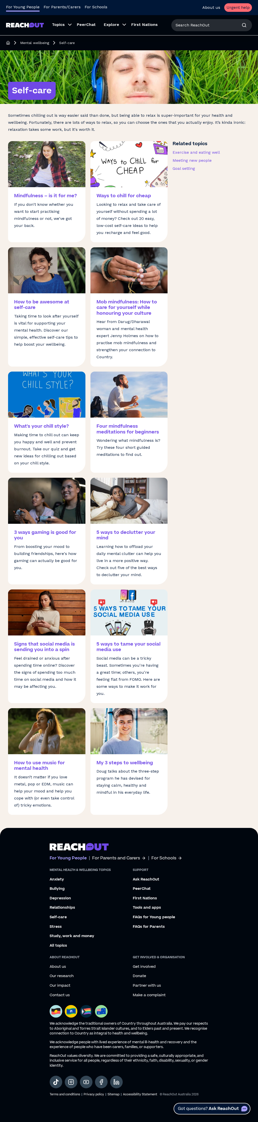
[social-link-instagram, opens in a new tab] (71, 1082)
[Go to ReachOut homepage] (25, 25)
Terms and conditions (65, 1094)
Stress (56, 926)
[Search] (244, 25)
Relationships (62, 907)
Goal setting (184, 168)
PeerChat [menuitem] (86, 24)
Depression (60, 898)
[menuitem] (60, 25)
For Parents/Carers (62, 7)
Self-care (58, 917)
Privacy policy (94, 1094)
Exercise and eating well (196, 152)
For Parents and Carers (116, 858)
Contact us (60, 995)
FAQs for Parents (149, 926)
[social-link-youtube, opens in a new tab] (86, 1082)
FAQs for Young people (154, 917)
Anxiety (57, 879)
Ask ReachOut (146, 879)
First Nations (145, 898)
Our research (62, 976)
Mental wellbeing (34, 43)
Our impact (60, 985)
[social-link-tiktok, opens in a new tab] (56, 1082)
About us (211, 7)
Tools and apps (147, 907)
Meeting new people (192, 160)
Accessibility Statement (140, 1094)
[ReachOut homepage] (8, 43)
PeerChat (142, 888)
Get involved (144, 966)
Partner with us (147, 985)
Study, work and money (72, 936)
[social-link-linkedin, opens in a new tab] (116, 1082)
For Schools (96, 7)
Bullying (57, 888)
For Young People (23, 7)
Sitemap (113, 1094)
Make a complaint (149, 995)
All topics (58, 945)
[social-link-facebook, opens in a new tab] (101, 1082)
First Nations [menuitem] (144, 24)
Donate (139, 976)
